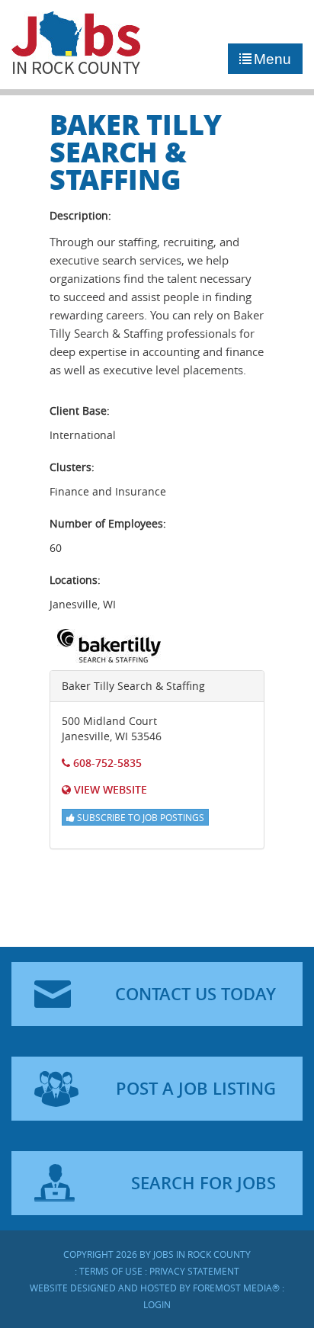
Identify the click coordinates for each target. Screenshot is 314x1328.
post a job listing (196, 1088)
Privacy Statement (194, 1271)
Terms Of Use (111, 1271)
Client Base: (80, 410)
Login (157, 1304)
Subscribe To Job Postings (139, 817)
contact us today (195, 994)
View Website (109, 789)
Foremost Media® (236, 1287)
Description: (80, 215)
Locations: (75, 580)
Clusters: (72, 467)
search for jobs (203, 1183)
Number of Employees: (108, 523)
